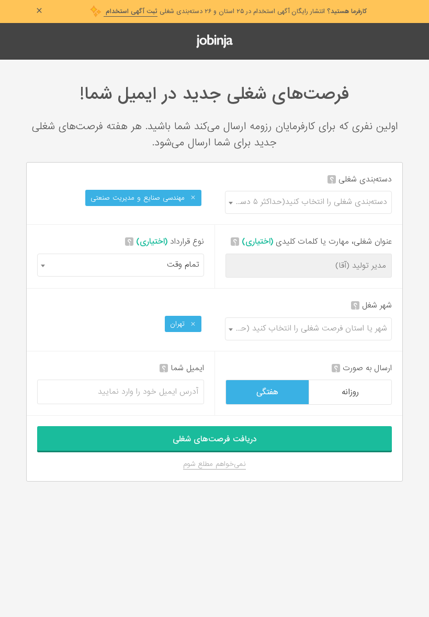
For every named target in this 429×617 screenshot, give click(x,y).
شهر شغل (372, 305)
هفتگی (267, 392)
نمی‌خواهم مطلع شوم (214, 464)
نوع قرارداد (165, 241)
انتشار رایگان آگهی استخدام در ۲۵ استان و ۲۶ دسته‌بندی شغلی (235, 11)
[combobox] (308, 202)
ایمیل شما (183, 368)
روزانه (350, 392)
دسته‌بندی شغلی (361, 179)
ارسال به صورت (363, 368)
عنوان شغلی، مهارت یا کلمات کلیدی (312, 241)
